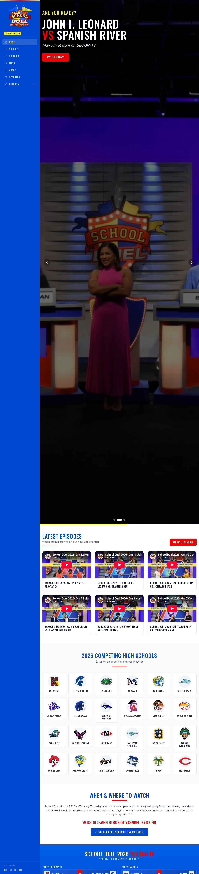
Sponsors (14, 77)
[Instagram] (10, 870)
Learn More (59, 50)
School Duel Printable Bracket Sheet (122, 832)
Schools (13, 49)
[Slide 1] (114, 520)
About (12, 70)
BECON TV (14, 84)
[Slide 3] (122, 520)
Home (12, 42)
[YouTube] (20, 870)
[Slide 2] (118, 520)
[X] (15, 870)
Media (12, 63)
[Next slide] (191, 262)
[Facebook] (5, 870)
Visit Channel (185, 542)
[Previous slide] (47, 262)
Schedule (14, 56)
